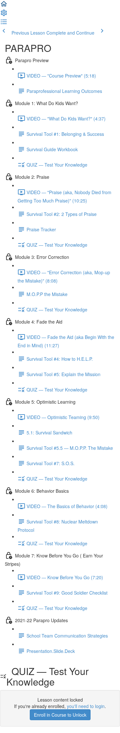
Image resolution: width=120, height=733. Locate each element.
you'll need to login (86, 706)
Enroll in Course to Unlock (60, 715)
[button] (4, 6)
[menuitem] (4, 15)
